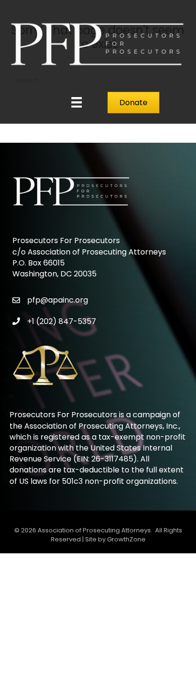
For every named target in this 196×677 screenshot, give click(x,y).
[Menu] (76, 102)
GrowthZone (126, 539)
